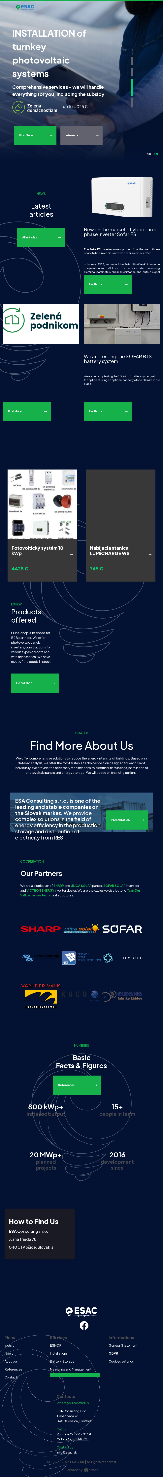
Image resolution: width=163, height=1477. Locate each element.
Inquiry (9, 1345)
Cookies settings (121, 1361)
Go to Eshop (24, 683)
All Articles (29, 237)
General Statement (123, 1345)
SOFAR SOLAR (114, 885)
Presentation (120, 820)
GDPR (113, 1353)
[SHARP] (41, 928)
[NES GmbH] (81, 957)
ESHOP (55, 1345)
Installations (59, 1353)
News (9, 1353)
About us (11, 1361)
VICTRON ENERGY (40, 890)
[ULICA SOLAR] (81, 928)
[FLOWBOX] (122, 957)
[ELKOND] (122, 996)
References (66, 1085)
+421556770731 (79, 1434)
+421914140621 (76, 1439)
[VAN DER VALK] (41, 996)
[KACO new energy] (81, 996)
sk (149, 154)
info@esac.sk (67, 1452)
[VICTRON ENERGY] (41, 957)
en (156, 154)
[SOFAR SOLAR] (122, 928)
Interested (73, 135)
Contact (11, 1377)
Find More (26, 135)
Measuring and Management (70, 1369)
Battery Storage (62, 1361)
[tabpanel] (81, 80)
